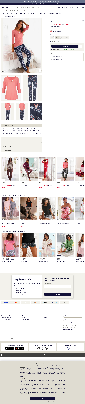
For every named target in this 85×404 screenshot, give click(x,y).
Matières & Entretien (6, 317)
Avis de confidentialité (21, 354)
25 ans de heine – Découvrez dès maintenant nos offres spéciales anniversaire (42, 1)
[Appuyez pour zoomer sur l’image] (40, 70)
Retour (4, 142)
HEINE (24, 311)
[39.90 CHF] (47, 245)
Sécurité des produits (7, 146)
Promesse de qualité (47, 315)
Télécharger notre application (15, 345)
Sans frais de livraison (27, 319)
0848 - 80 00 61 (68, 329)
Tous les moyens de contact (72, 319)
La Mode (3, 10)
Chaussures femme (31, 13)
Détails (4, 139)
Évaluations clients (6, 150)
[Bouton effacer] (37, 7)
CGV (15, 354)
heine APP (24, 317)
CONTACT (66, 311)
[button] (2, 16)
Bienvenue (24, 315)
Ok (42, 398)
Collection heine (58, 13)
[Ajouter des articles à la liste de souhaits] (80, 46)
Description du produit (7, 125)
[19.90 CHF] (29, 245)
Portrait (44, 314)
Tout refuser (32, 401)
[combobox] (30, 7)
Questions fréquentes (6, 314)
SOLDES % (12, 10)
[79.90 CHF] (29, 169)
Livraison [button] (58, 26)
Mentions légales (30, 354)
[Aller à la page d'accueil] (4, 7)
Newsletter (24, 314)
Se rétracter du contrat (6, 354)
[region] (42, 382)
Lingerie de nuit (8, 16)
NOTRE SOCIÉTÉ (47, 311)
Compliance (38, 354)
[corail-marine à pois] (51, 31)
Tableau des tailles (55, 41)
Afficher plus (47, 291)
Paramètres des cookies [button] (46, 354)
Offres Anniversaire (21, 10)
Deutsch (15, 339)
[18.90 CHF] (10, 245)
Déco (7, 10)
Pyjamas (13, 16)
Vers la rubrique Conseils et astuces (9, 315)
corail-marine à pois (56, 31)
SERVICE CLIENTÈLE (7, 311)
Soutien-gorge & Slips (21, 13)
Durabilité (45, 317)
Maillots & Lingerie (10, 13)
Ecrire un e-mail (72, 315)
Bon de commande (5, 319)
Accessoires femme (42, 13)
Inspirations (51, 13)
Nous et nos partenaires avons (26, 365)
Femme (2, 13)
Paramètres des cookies (50, 401)
